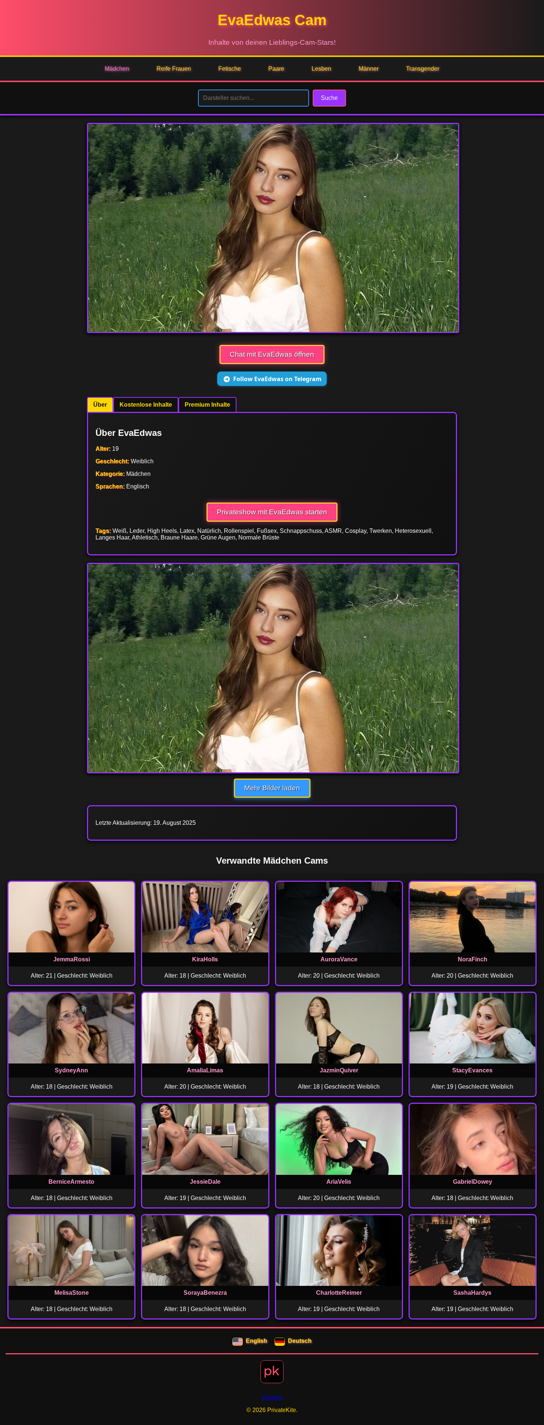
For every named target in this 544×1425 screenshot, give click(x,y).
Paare (276, 68)
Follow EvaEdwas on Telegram (277, 379)
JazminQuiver (339, 1070)
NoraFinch (472, 959)
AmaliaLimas (205, 1070)
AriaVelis (338, 1182)
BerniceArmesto (71, 1182)
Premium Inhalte (207, 404)
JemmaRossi (71, 959)
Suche (329, 98)
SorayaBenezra (205, 1293)
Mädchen (117, 68)
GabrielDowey (472, 1182)
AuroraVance (338, 959)
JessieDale (205, 1182)
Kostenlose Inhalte (146, 404)
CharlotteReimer (339, 1293)
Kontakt (272, 1397)
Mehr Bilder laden (272, 788)
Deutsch (300, 1341)
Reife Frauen (174, 68)
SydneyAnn (71, 1070)
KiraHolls (205, 959)
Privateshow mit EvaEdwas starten (272, 512)
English (256, 1341)
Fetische (229, 68)
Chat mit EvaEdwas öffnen (272, 354)
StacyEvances (472, 1070)
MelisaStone (71, 1293)
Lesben (321, 68)
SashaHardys (472, 1293)
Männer (369, 68)
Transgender (422, 68)
